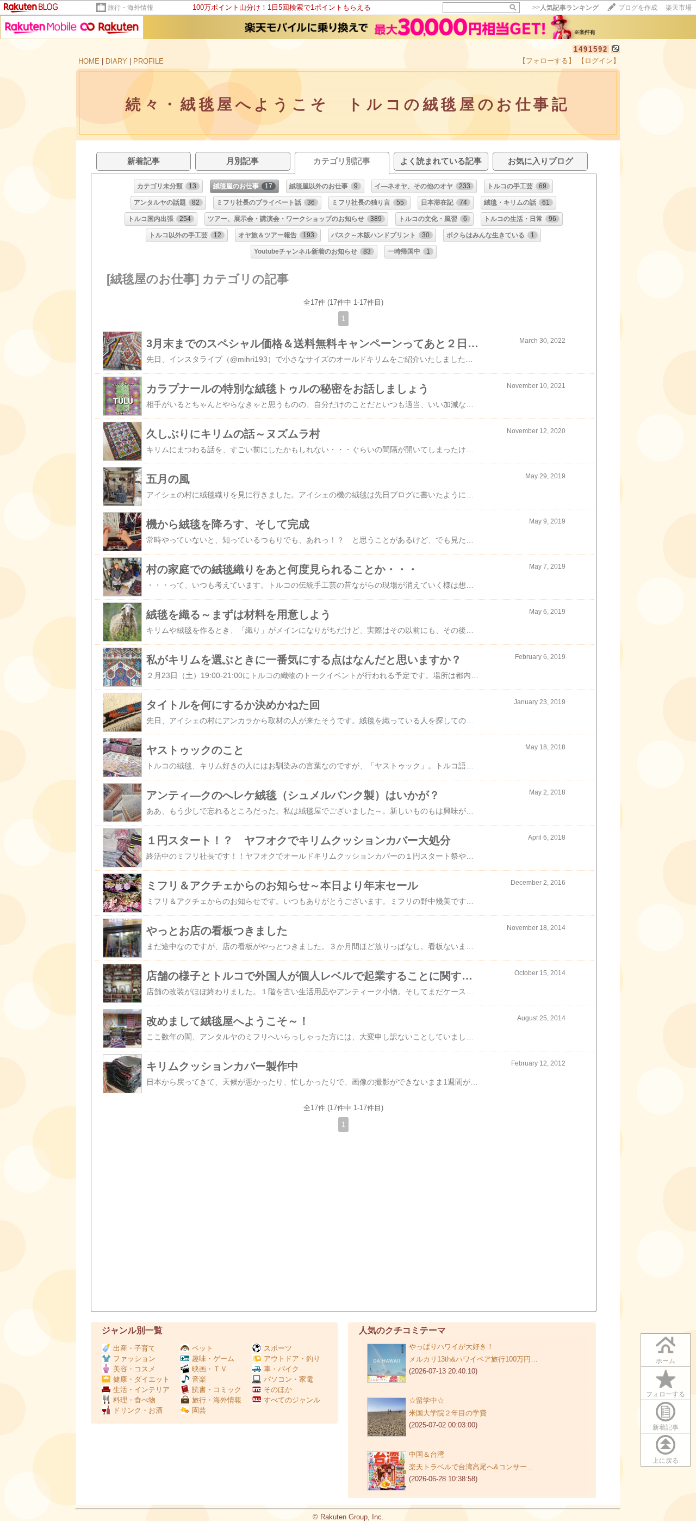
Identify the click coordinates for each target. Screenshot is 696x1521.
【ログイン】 (598, 61)
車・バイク (281, 1369)
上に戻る (665, 1460)
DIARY (116, 61)
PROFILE (148, 61)
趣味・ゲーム (213, 1358)
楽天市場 (679, 7)
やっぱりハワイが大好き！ (451, 1347)
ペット (202, 1348)
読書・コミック (216, 1389)
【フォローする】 (547, 61)
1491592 (591, 49)
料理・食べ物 (134, 1400)
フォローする (665, 1394)
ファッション (134, 1358)
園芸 (199, 1410)
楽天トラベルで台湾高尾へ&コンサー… (471, 1467)
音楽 (199, 1379)
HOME (89, 61)
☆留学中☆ (426, 1400)
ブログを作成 (637, 7)
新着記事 (665, 1427)
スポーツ (278, 1348)
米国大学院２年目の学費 (448, 1413)
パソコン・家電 (288, 1379)
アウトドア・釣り (292, 1358)
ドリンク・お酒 (138, 1410)
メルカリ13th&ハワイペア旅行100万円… (473, 1359)
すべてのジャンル (292, 1400)
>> (565, 7)
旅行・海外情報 (130, 7)
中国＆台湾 (426, 1454)
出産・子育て (134, 1348)
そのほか (278, 1389)
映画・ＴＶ (209, 1369)
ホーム (665, 1361)
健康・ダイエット (141, 1379)
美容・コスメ (134, 1369)
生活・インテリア (141, 1389)
